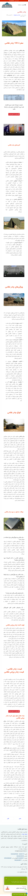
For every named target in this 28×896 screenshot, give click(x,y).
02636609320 (14, 854)
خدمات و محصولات (17, 15)
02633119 (21, 854)
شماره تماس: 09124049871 (14, 0)
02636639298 (20, 856)
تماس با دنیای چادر (13, 114)
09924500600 (7, 858)
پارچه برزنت (24, 834)
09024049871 (18, 860)
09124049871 (20, 858)
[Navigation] (21, 5)
